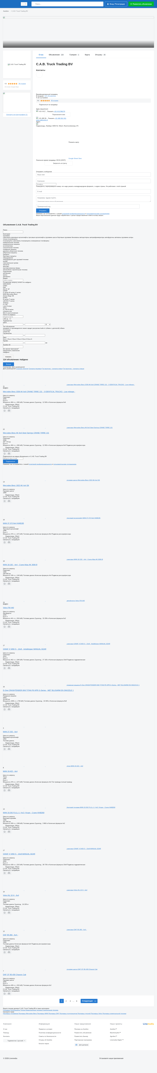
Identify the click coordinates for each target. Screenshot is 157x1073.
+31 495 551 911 (60, 118)
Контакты (6, 1036)
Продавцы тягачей (84, 1013)
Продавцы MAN (42, 1013)
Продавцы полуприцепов (68, 1013)
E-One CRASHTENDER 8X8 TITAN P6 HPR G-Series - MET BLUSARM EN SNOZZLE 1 (38, 690)
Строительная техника (50, 1010)
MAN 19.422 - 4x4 (10, 771)
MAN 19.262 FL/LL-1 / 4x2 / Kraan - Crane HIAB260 (23, 813)
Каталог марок (44, 1043)
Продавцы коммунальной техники (114, 1013)
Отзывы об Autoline (45, 1040)
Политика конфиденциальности (50, 1033)
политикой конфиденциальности (73, 213)
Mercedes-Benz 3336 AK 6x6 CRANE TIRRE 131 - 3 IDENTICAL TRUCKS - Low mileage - (39, 392)
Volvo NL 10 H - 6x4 (11, 895)
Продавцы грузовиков (10, 1013)
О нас (5, 1029)
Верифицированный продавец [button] (47, 94)
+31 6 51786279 (59, 111)
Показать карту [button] (74, 142)
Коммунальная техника (34, 1010)
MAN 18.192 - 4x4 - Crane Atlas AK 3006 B (20, 565)
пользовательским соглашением (98, 213)
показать (8, 357)
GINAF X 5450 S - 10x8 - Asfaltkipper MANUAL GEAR (24, 649)
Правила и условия (45, 1029)
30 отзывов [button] (22, 83)
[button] (48, 104)
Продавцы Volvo (97, 1013)
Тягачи (23, 1010)
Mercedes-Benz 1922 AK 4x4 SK (16, 485)
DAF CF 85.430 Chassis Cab (14, 975)
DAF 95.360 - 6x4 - (10, 935)
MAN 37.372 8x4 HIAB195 (13, 523)
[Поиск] (33, 4)
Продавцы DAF (53, 1013)
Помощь (6, 1033)
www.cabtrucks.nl (42, 120)
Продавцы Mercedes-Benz (27, 1013)
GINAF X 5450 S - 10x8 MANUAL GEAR (19, 854)
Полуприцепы (15, 1010)
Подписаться (10, 461)
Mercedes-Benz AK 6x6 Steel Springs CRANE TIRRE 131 (26, 433)
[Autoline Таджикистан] (10, 4)
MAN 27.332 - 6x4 (10, 732)
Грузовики (6, 1010)
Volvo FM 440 (8, 608)
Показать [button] (50, 111)
